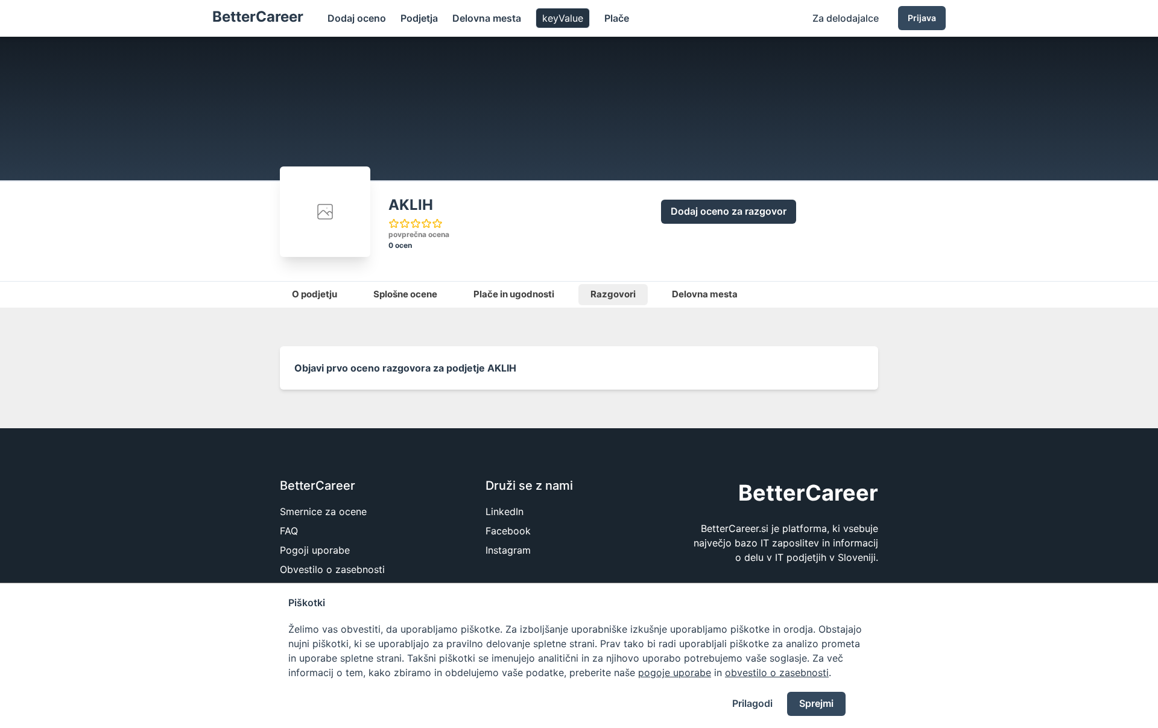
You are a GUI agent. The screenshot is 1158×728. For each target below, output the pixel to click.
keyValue (562, 18)
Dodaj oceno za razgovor (728, 211)
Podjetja (419, 18)
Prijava (922, 18)
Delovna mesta (486, 18)
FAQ (289, 531)
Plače (616, 18)
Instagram (508, 550)
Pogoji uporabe (315, 550)
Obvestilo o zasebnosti (332, 569)
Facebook (508, 531)
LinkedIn (505, 511)
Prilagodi (752, 703)
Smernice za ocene (323, 511)
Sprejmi (816, 703)
